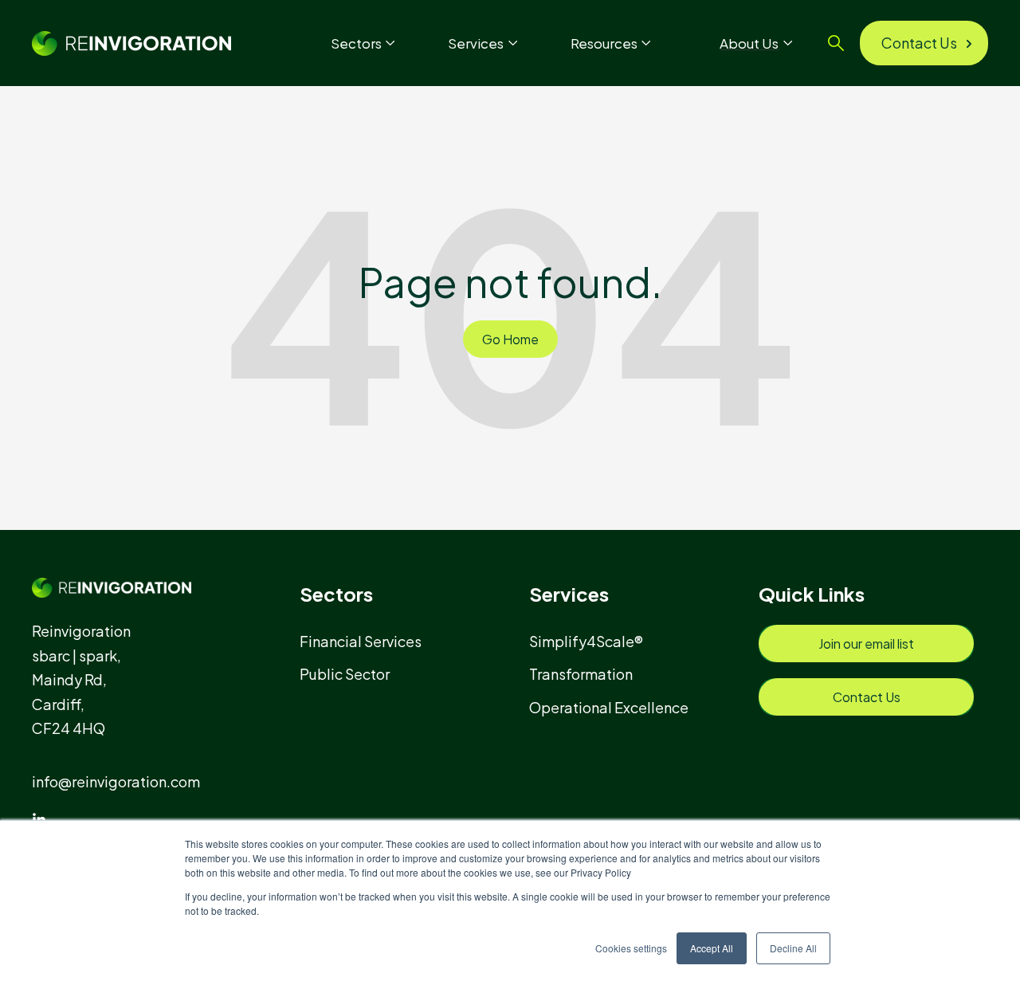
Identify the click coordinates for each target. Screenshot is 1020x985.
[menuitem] (368, 641)
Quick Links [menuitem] (812, 594)
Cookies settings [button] (631, 948)
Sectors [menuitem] (336, 594)
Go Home (510, 339)
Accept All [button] (711, 948)
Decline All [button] (793, 948)
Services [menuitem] (569, 594)
